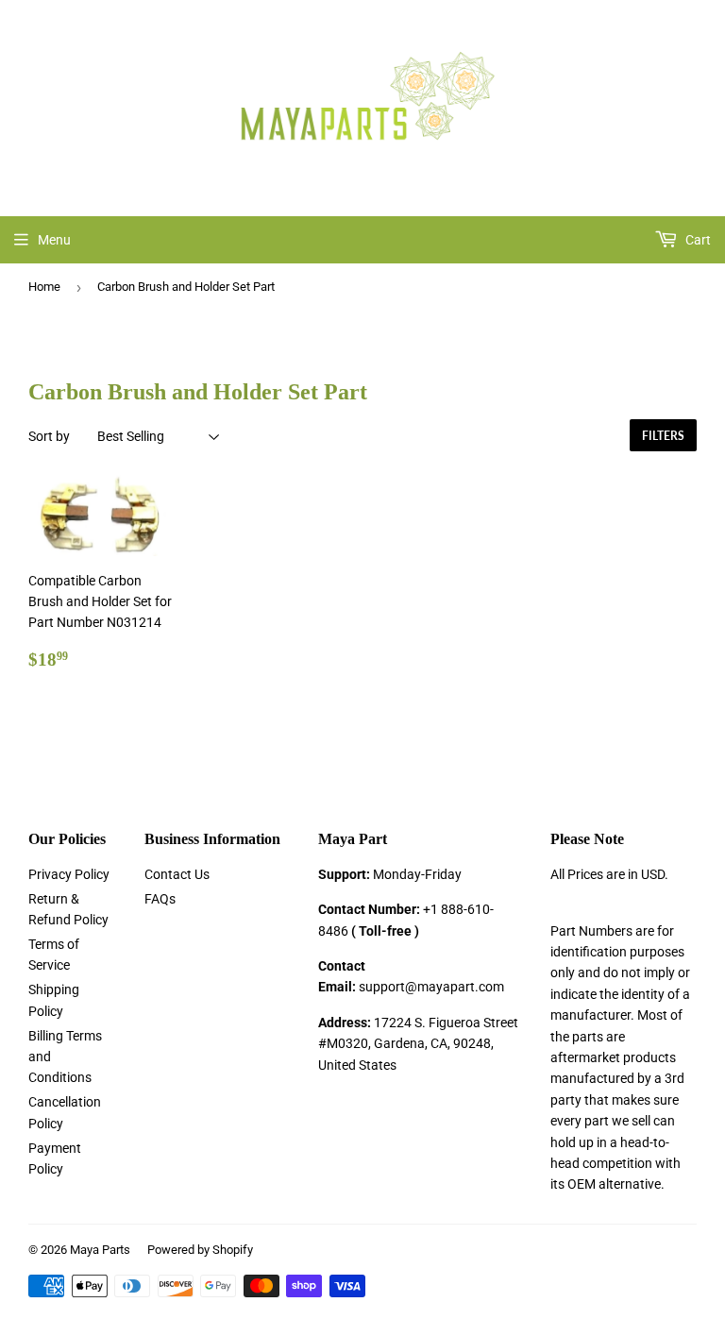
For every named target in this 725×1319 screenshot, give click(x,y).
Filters (663, 436)
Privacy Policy (69, 874)
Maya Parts (100, 1250)
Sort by (49, 436)
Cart (697, 239)
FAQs (160, 898)
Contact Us (177, 874)
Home (44, 286)
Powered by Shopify (200, 1250)
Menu (54, 239)
